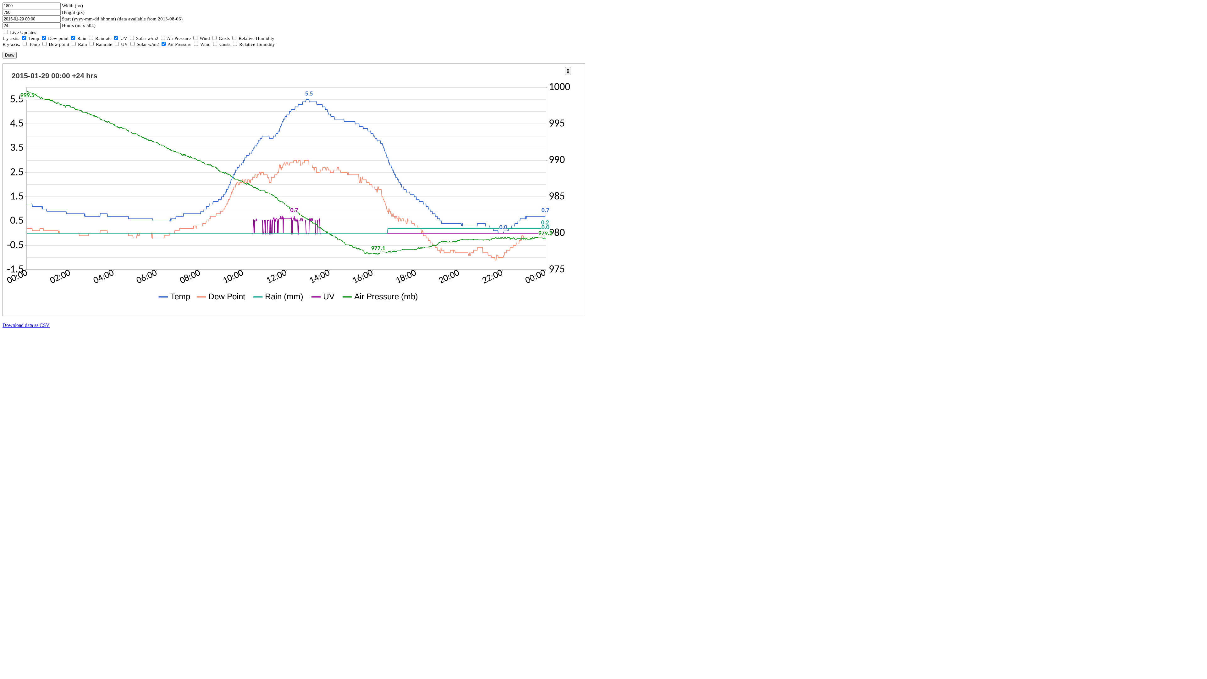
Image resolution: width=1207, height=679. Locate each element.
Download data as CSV (26, 325)
